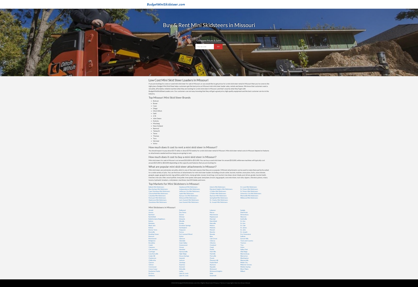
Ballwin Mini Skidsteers (156, 187)
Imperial (182, 258)
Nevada (212, 234)
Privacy (216, 283)
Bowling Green (154, 234)
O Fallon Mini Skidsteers (218, 191)
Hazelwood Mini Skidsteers (188, 187)
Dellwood (182, 210)
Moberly (212, 228)
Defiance (152, 275)
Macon (212, 212)
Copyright (230, 283)
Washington (244, 258)
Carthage (152, 251)
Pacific (212, 249)
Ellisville (181, 221)
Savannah (213, 275)
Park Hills (213, 251)
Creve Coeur (153, 269)
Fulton (181, 236)
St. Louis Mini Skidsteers (248, 187)
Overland (213, 245)
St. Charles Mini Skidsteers (219, 200)
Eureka (181, 223)
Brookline (152, 243)
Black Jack (152, 225)
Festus (181, 232)
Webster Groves (246, 265)
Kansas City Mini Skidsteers (188, 196)
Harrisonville (183, 251)
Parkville (212, 254)
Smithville (243, 219)
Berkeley (152, 223)
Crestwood (152, 267)
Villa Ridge (243, 251)
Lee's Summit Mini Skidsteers (189, 200)
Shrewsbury (244, 214)
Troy (242, 245)
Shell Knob (244, 212)
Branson (151, 236)
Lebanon (213, 210)
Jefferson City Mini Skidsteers (189, 191)
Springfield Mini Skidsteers (219, 198)
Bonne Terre (153, 230)
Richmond (213, 269)
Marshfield (213, 221)
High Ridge (183, 254)
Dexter (181, 214)
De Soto (151, 273)
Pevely (212, 258)
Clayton (151, 262)
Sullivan (242, 236)
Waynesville (244, 260)
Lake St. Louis (183, 273)
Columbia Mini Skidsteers (157, 196)
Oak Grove (213, 238)
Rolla (211, 273)
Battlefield (152, 217)
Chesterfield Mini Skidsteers (158, 193)
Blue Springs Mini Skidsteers (158, 189)
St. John (243, 230)
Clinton (151, 265)
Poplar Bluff (214, 262)
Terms (222, 283)
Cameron (152, 247)
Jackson (182, 260)
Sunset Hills (244, 238)
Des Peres (182, 212)
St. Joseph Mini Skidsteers (219, 202)
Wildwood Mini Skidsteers (249, 198)
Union (242, 247)
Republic (213, 267)
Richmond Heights (216, 271)
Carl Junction (153, 249)
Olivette (213, 243)
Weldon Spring (245, 267)
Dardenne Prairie (154, 271)
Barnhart (152, 214)
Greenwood (183, 245)
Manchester (214, 214)
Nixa (211, 236)
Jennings (182, 262)
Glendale (182, 241)
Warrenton (244, 256)
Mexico (212, 225)
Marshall (212, 219)
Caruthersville (153, 254)
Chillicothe (152, 260)
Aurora (151, 212)
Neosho (212, 232)
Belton (151, 221)
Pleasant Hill (214, 260)
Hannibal (182, 249)
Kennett (182, 267)
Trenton (243, 243)
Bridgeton (152, 241)
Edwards (182, 219)
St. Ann (242, 221)
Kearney (182, 265)
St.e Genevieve (245, 234)
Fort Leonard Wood (185, 234)
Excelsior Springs (185, 225)
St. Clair (243, 225)
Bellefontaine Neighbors (157, 219)
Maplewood (214, 217)
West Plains (244, 269)
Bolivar (151, 228)
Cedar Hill (152, 256)
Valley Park (244, 249)
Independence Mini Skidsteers (189, 189)
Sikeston (243, 217)
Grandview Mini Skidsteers (158, 202)
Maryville (213, 223)
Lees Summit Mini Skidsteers (189, 202)
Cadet (151, 245)
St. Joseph (243, 232)
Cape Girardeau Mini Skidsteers (159, 191)
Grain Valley (183, 243)
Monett (212, 230)
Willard (242, 271)
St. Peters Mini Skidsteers (249, 189)
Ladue (181, 271)
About (247, 283)
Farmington (183, 228)
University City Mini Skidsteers (250, 193)
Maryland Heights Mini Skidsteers (221, 189)
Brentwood (152, 238)
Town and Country (246, 241)
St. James (243, 228)
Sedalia (242, 210)
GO (218, 46)
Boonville (152, 232)
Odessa (212, 241)
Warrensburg (244, 254)
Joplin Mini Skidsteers (186, 193)
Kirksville (182, 269)
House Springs (184, 256)
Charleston (152, 258)
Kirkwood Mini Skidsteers (187, 198)
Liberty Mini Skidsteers (217, 187)
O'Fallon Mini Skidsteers (218, 193)
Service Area (239, 283)
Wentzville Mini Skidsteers (249, 196)
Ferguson (182, 230)
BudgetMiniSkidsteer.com (166, 4)
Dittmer (182, 217)
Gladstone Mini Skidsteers (158, 200)
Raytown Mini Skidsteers (218, 196)
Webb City (244, 262)
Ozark (212, 247)
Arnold (151, 210)
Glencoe (182, 238)
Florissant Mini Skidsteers (157, 198)
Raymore (213, 265)
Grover (181, 247)
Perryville (213, 256)
